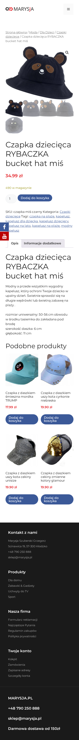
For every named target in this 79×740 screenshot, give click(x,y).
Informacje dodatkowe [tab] (42, 243)
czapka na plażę (41, 216)
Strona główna (16, 32)
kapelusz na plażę (46, 226)
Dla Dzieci (47, 32)
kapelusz (63, 216)
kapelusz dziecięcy (53, 221)
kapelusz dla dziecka (22, 221)
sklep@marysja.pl (25, 718)
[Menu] (68, 9)
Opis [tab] (14, 243)
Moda (33, 32)
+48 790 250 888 (24, 708)
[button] (67, 52)
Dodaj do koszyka (35, 198)
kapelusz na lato (18, 226)
